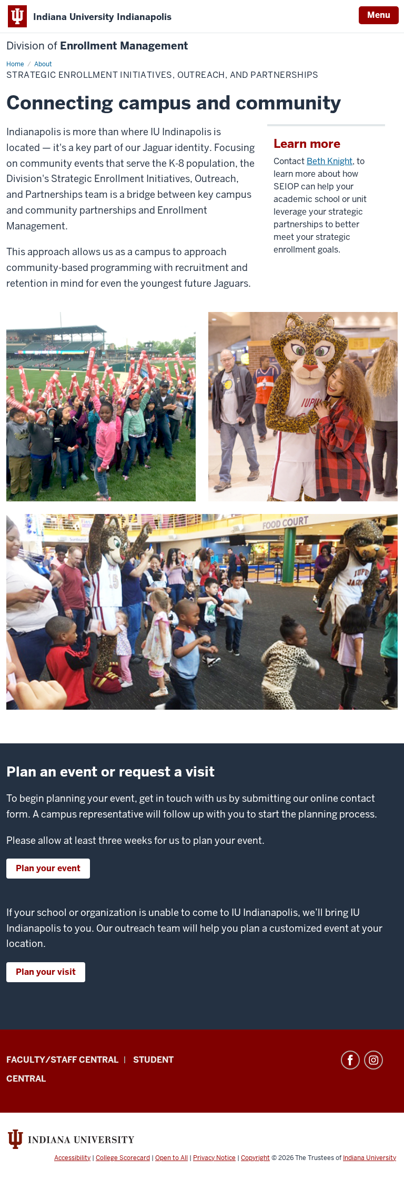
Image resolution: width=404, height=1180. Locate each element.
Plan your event (48, 868)
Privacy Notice (214, 1158)
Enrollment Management (97, 46)
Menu (378, 15)
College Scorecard (123, 1158)
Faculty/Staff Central (62, 1059)
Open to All (171, 1158)
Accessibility (72, 1158)
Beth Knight (329, 161)
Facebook (350, 1060)
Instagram (373, 1060)
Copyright (255, 1158)
